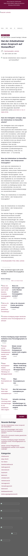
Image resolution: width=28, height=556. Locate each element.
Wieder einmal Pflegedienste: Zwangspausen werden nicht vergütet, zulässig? (19, 350)
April (11, 28)
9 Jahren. (4, 342)
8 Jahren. (14, 309)
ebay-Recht (4, 459)
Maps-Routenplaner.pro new (19, 381)
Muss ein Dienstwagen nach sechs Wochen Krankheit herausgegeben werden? (12, 431)
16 (14, 28)
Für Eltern (4, 461)
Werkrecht (4, 488)
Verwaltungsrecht (6, 486)
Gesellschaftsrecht (7, 464)
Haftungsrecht (5, 467)
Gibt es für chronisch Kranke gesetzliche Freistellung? (18, 305)
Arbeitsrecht (19, 28)
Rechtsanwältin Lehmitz (11, 51)
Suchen (21, 416)
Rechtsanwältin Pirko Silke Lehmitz (13, 261)
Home (2, 28)
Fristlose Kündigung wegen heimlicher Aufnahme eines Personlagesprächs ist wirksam (14, 339)
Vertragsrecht (5, 483)
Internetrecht (5, 470)
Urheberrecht (5, 478)
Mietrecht (4, 475)
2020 (7, 28)
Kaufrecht (4, 472)
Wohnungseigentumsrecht (9, 494)
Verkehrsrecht (5, 480)
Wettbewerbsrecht (7, 491)
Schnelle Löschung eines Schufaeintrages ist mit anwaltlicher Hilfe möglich (20, 403)
